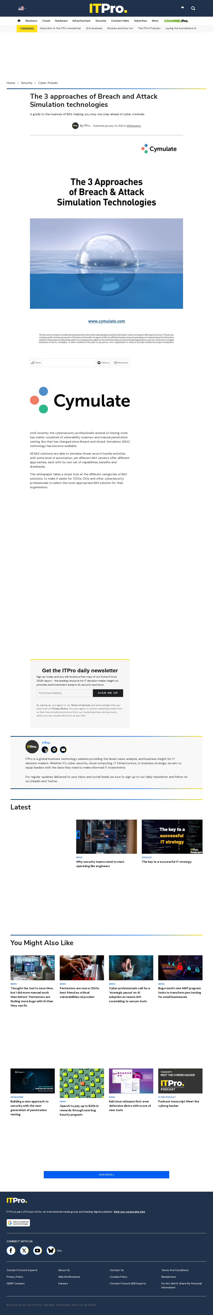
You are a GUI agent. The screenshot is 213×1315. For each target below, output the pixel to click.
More (155, 21)
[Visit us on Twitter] (24, 1250)
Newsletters (168, 1277)
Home (11, 83)
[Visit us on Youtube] (37, 1250)
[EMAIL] (64, 750)
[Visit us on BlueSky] (49, 1250)
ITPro (87, 126)
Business (31, 21)
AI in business (94, 28)
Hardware (61, 21)
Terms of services (81, 705)
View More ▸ (106, 1174)
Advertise (140, 21)
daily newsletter (157, 777)
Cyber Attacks (48, 83)
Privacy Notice (60, 708)
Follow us (105, 362)
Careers (63, 1283)
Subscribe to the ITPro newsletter (60, 28)
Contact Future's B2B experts (128, 1283)
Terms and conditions (175, 1270)
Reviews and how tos (120, 28)
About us (64, 1270)
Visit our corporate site (129, 1211)
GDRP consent (16, 1283)
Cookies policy (118, 1277)
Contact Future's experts (22, 1270)
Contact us (117, 1270)
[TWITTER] (46, 750)
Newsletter (123, 362)
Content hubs (120, 21)
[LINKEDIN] (55, 750)
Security (101, 21)
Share (38, 362)
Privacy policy (15, 1277)
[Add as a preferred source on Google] (18, 1222)
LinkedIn (34, 781)
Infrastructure (82, 21)
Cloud (46, 21)
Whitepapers (134, 125)
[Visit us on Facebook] (11, 1250)
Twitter (52, 781)
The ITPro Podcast (149, 28)
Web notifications (69, 1277)
